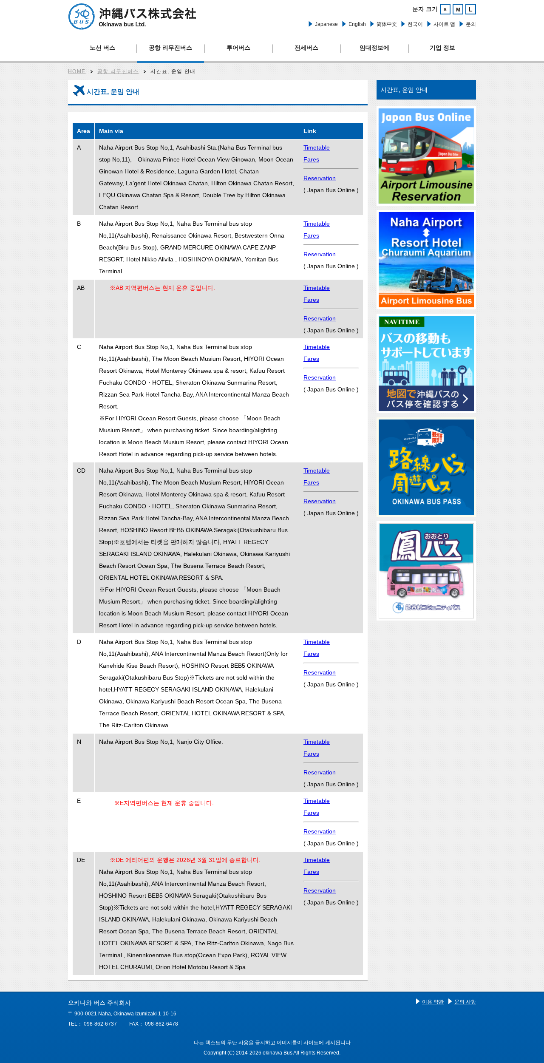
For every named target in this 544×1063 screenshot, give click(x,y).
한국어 (415, 24)
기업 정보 (442, 47)
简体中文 (387, 24)
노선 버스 (102, 47)
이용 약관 (433, 1002)
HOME (77, 71)
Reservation (319, 178)
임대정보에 (374, 47)
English (357, 24)
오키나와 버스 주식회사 (132, 16)
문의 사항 (465, 1002)
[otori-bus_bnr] (426, 571)
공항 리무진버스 (170, 47)
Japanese (326, 24)
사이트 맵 (444, 24)
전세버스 (306, 47)
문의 (471, 24)
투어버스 (238, 47)
